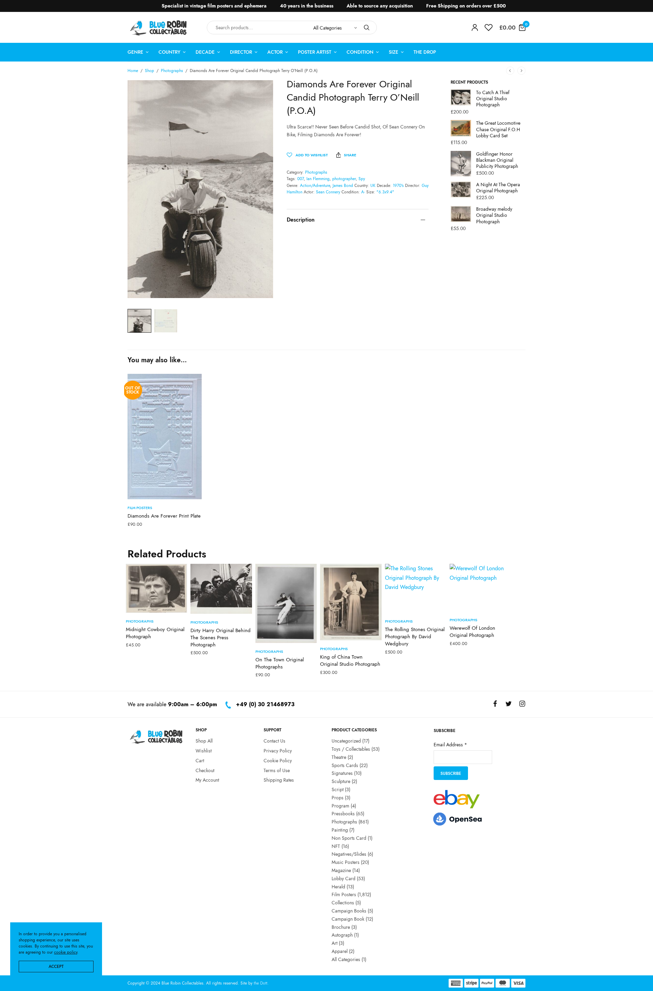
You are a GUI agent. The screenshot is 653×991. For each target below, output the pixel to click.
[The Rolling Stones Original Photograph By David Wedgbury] (415, 588)
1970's (398, 185)
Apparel (340, 950)
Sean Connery (328, 192)
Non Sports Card (349, 837)
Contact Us (274, 740)
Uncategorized (346, 740)
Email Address (450, 744)
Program (340, 805)
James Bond (343, 185)
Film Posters (140, 507)
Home (133, 71)
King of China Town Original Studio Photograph (350, 660)
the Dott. (261, 983)
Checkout (205, 770)
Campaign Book (348, 918)
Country (169, 52)
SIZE (393, 52)
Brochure (341, 926)
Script (338, 789)
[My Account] (475, 27)
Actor (275, 52)
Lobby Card (343, 878)
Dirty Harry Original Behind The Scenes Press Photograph (220, 637)
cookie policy (65, 952)
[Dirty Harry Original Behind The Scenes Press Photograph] (221, 588)
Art (334, 943)
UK (372, 185)
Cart (200, 760)
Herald (338, 886)
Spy (361, 179)
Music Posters (345, 862)
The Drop (425, 52)
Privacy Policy (278, 750)
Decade (205, 52)
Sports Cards (345, 765)
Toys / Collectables (351, 749)
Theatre (339, 756)
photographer (344, 179)
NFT (336, 845)
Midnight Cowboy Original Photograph (155, 633)
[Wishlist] (488, 27)
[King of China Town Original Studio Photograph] (350, 602)
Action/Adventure (315, 185)
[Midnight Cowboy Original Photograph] (156, 588)
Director (241, 52)
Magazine (341, 870)
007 (300, 179)
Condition (360, 52)
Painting (340, 830)
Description (301, 220)
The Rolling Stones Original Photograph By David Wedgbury (415, 636)
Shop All (204, 740)
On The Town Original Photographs (279, 663)
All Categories (346, 959)
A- (363, 192)
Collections (343, 902)
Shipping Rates (279, 780)
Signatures (342, 773)
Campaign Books (349, 910)
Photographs (172, 71)
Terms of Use (277, 770)
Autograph (342, 935)
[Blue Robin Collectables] (159, 27)
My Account (207, 780)
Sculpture (341, 781)
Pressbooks (343, 813)
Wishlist (204, 750)
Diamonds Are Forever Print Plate (164, 516)
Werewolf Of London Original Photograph (472, 631)
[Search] (366, 27)
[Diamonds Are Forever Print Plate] (165, 436)
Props (338, 797)
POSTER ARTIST (314, 52)
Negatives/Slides (349, 854)
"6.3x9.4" (385, 192)
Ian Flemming (318, 179)
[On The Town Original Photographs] (286, 603)
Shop (149, 71)
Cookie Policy (278, 760)
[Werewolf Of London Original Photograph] (480, 587)
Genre (135, 52)
